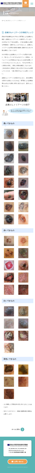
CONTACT (25, 4)
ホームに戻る (16, 429)
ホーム (3, 20)
